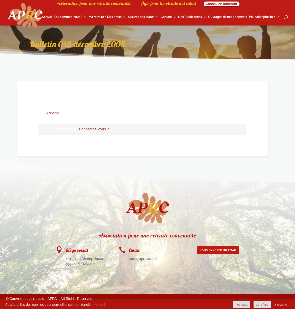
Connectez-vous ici (94, 129)
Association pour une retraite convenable (94, 4)
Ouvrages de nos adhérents (227, 17)
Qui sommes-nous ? (68, 17)
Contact (166, 17)
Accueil (47, 17)
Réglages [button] (241, 304)
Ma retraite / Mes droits (105, 17)
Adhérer (52, 113)
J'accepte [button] (280, 304)
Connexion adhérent (221, 4)
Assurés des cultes (141, 17)
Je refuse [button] (262, 304)
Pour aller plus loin (262, 17)
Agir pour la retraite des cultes (168, 4)
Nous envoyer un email (218, 250)
